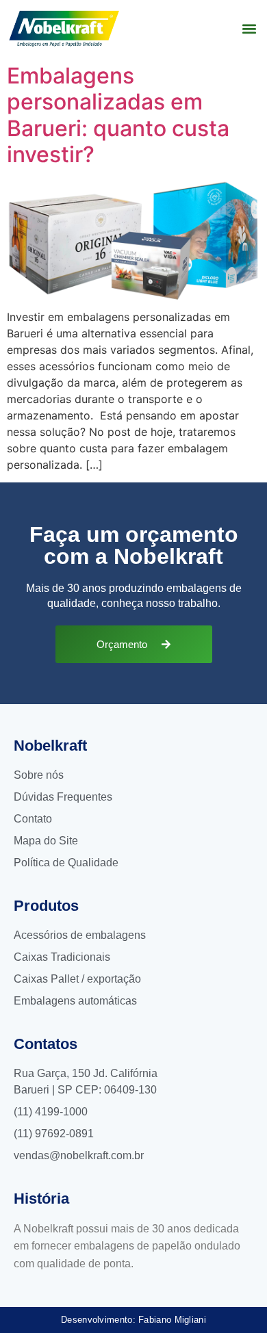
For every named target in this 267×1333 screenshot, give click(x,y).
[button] (249, 28)
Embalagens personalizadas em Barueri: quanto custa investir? (118, 115)
